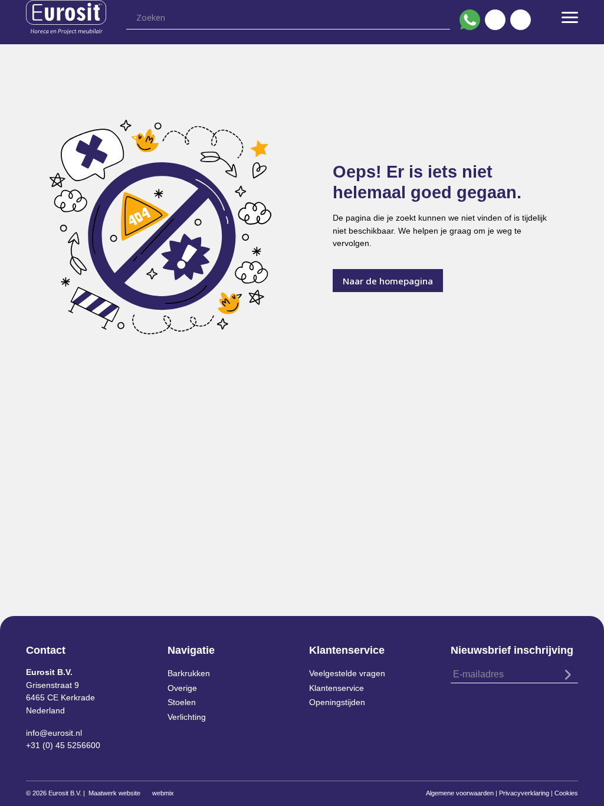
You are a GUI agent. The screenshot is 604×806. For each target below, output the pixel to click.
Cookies (566, 793)
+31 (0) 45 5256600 (63, 745)
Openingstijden (337, 702)
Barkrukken (189, 673)
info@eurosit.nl (54, 733)
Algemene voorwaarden (460, 793)
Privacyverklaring (524, 793)
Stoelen (182, 702)
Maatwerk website (114, 793)
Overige (182, 688)
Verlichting (187, 717)
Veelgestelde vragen (347, 673)
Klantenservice (336, 688)
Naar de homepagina (388, 281)
